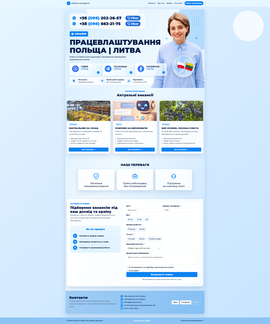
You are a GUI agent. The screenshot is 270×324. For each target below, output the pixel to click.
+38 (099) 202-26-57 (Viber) (135, 296)
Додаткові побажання (137, 253)
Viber (175, 302)
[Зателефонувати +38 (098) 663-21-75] (74, 23)
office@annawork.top (132, 302)
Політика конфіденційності (192, 321)
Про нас (161, 3)
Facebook (185, 302)
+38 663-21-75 (100, 24)
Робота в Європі (79, 3)
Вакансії (152, 3)
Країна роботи (134, 225)
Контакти (178, 3)
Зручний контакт (135, 244)
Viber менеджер (194, 3)
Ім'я (128, 206)
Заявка (169, 3)
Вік (128, 215)
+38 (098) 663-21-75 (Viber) (134, 299)
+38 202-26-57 (100, 18)
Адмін (196, 302)
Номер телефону (172, 206)
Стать (130, 234)
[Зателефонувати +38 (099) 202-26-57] (74, 18)
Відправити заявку (162, 274)
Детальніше (88, 149)
